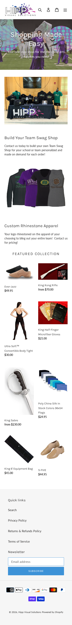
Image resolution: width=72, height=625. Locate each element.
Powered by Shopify (52, 612)
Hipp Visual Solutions (29, 612)
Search (12, 510)
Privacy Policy (17, 520)
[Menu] (65, 9)
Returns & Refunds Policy (24, 531)
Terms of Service (19, 541)
